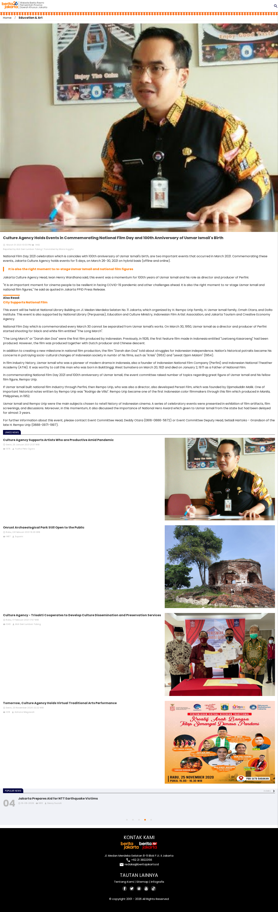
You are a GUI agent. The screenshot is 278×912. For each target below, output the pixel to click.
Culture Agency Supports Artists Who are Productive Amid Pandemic (58, 440)
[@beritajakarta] (132, 888)
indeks (267, 790)
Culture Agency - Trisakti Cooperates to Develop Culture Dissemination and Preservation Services (82, 615)
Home (7, 18)
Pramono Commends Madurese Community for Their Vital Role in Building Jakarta (84, 798)
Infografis (157, 882)
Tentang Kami (124, 882)
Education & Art (31, 18)
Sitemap (142, 882)
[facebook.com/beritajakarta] (124, 888)
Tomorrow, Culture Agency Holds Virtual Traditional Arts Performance (60, 703)
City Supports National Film (25, 302)
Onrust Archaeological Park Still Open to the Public (43, 527)
